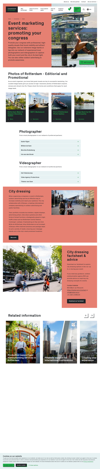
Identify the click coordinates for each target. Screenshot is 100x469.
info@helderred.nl (73, 292)
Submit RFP (77, 9)
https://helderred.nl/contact (76, 290)
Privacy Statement (88, 461)
